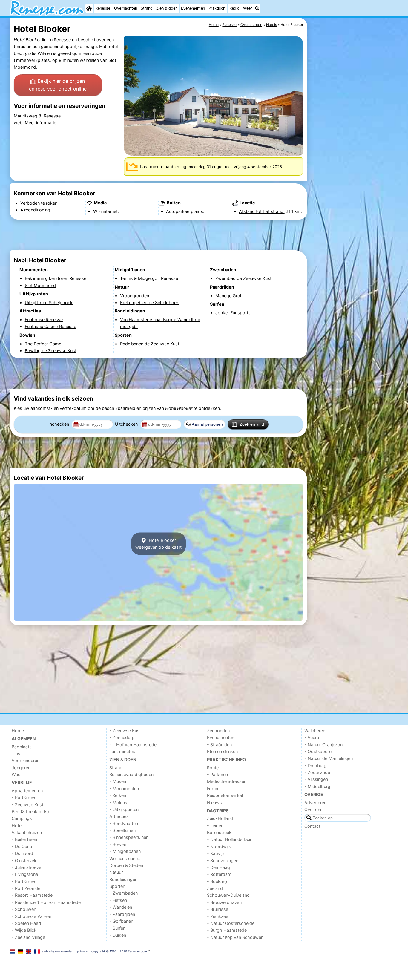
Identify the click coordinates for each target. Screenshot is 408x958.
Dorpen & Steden (126, 865)
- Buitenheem (25, 839)
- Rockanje (217, 881)
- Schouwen (24, 909)
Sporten (117, 886)
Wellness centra (125, 858)
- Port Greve (24, 797)
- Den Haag (218, 867)
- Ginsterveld (25, 860)
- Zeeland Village (28, 937)
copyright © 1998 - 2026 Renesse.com (119, 951)
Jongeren (21, 767)
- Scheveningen (222, 860)
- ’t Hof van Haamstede (133, 744)
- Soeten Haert (26, 923)
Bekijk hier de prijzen (58, 85)
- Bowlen (118, 844)
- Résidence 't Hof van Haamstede (46, 902)
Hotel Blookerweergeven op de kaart (158, 544)
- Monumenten (124, 788)
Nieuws (214, 802)
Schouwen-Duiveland (228, 895)
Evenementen (193, 8)
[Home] (89, 8)
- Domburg (315, 765)
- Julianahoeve (26, 867)
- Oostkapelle (318, 751)
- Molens (118, 802)
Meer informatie (40, 122)
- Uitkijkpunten (124, 809)
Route (213, 767)
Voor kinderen (25, 760)
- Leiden (215, 825)
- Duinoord (22, 853)
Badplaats (22, 746)
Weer (247, 8)
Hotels (18, 825)
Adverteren (315, 802)
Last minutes (122, 751)
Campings (22, 818)
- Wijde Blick (24, 930)
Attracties (119, 816)
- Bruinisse (217, 909)
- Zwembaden (123, 893)
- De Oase (22, 846)
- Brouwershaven (224, 902)
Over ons (313, 809)
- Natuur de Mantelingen (328, 758)
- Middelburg (317, 786)
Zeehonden (218, 730)
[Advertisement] (353, 155)
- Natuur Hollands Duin (229, 839)
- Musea (117, 781)
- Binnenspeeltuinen (128, 837)
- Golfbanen (121, 921)
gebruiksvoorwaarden (57, 951)
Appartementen (27, 790)
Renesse (102, 8)
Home (18, 730)
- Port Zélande (26, 888)
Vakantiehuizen (27, 832)
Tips (16, 753)
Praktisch (217, 8)
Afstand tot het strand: (262, 211)
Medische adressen (226, 781)
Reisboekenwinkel (225, 795)
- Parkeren (217, 774)
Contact (312, 826)
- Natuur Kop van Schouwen (235, 937)
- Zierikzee (217, 916)
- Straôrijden (219, 744)
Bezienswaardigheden (131, 774)
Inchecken (59, 424)
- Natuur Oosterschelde (230, 923)
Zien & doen (166, 8)
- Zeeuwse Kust (27, 804)
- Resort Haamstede (32, 895)
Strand (147, 8)
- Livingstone (25, 874)
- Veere (311, 737)
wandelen (89, 60)
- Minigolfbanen (125, 851)
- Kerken (117, 795)
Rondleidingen (123, 879)
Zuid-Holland (220, 818)
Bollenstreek (219, 832)
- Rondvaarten (123, 823)
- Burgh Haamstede (227, 930)
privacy (82, 951)
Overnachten (125, 8)
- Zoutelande (317, 772)
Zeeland (215, 888)
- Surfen (117, 928)
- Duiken (117, 935)
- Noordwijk (219, 846)
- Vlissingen (316, 779)
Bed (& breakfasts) (30, 811)
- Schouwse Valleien (32, 916)
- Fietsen (118, 900)
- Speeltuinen (122, 830)
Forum (213, 788)
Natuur (116, 872)
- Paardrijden (122, 914)
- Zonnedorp (122, 737)
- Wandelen (120, 907)
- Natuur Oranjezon (323, 744)
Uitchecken (127, 424)
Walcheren (314, 730)
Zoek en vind (252, 424)
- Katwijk (216, 853)
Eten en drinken (222, 751)
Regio (234, 8)
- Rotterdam (219, 874)
